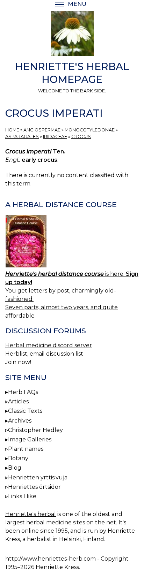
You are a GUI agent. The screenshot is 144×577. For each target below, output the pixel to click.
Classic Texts (25, 411)
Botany (18, 458)
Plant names (25, 449)
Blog (14, 467)
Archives (19, 420)
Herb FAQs (23, 392)
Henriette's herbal (30, 514)
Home (12, 129)
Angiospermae (41, 129)
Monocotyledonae (90, 129)
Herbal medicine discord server (48, 345)
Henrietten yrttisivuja (37, 477)
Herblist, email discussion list (44, 353)
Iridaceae (55, 136)
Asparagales (22, 136)
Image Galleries (29, 439)
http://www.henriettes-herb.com (50, 558)
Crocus (81, 136)
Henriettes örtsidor (34, 487)
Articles (18, 401)
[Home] (72, 34)
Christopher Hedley (35, 430)
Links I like (22, 496)
